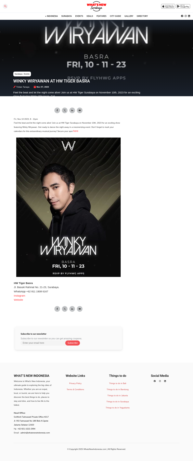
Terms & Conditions (75, 389)
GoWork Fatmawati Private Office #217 (31, 417)
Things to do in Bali (117, 383)
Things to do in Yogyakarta (118, 408)
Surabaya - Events (22, 74)
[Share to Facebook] (57, 110)
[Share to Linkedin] (72, 110)
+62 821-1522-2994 (26, 429)
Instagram (19, 295)
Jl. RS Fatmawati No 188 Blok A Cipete (31, 421)
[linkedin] (165, 381)
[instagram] (160, 381)
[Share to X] (65, 110)
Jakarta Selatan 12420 (24, 425)
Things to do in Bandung (118, 389)
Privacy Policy (75, 383)
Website (18, 299)
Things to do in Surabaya (117, 401)
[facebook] (155, 381)
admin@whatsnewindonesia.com (35, 433)
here (75, 131)
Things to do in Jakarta (117, 395)
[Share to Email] (80, 110)
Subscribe (73, 343)
